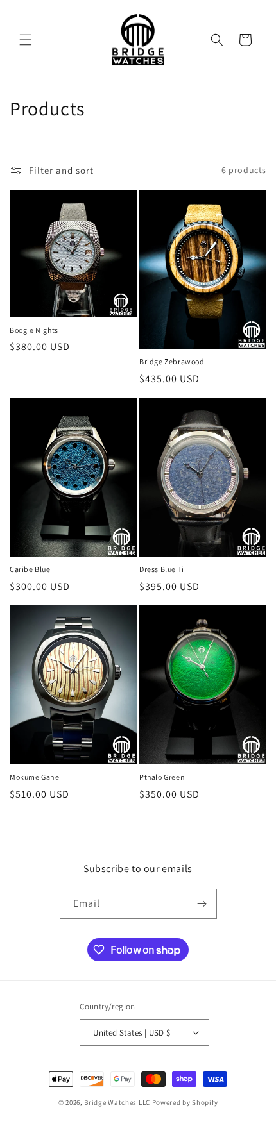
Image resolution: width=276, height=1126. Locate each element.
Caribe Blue (30, 569)
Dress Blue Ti (161, 569)
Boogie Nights (34, 330)
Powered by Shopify (185, 1102)
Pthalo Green (162, 777)
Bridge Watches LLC (117, 1102)
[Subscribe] (202, 904)
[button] (26, 40)
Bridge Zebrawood (172, 361)
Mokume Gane (35, 777)
